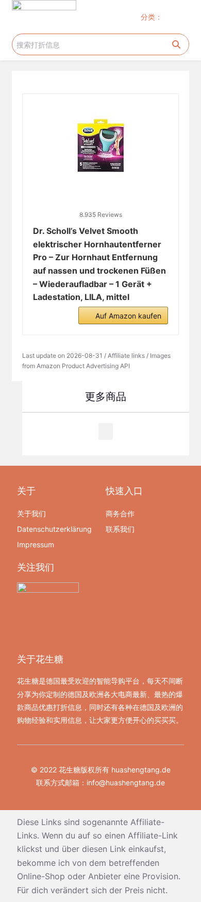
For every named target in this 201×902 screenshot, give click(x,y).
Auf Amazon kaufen (128, 315)
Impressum (35, 544)
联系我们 (120, 529)
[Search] (176, 44)
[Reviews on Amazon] (100, 201)
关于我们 (31, 513)
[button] (179, 16)
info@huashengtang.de (126, 782)
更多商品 (105, 396)
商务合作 (120, 513)
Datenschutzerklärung (54, 529)
